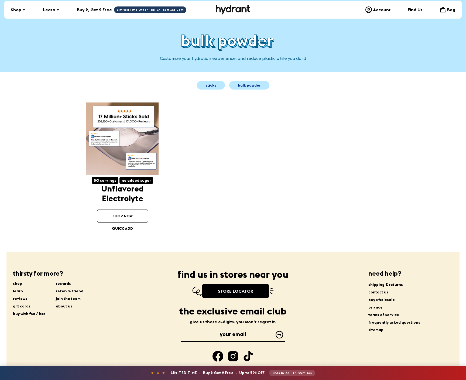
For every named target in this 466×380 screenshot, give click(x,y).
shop (17, 283)
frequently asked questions (394, 322)
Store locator (235, 291)
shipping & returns (385, 284)
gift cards (21, 306)
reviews (20, 298)
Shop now (122, 216)
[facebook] (217, 356)
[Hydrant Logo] (233, 10)
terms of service (383, 314)
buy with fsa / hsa (29, 313)
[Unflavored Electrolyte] (122, 138)
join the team (68, 298)
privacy (375, 307)
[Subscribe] (279, 334)
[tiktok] (248, 356)
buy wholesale (381, 299)
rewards (63, 283)
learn (18, 291)
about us (64, 306)
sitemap (375, 329)
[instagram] (233, 356)
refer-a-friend (69, 291)
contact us (378, 292)
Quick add (122, 228)
